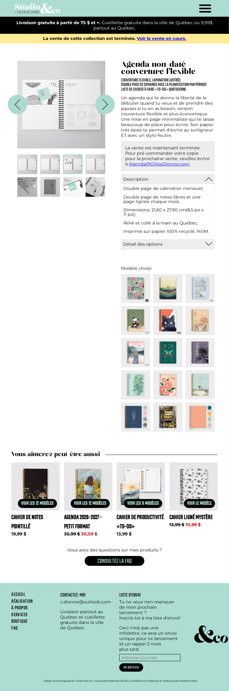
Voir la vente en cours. (161, 38)
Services (19, 615)
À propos (19, 608)
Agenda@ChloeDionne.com (159, 164)
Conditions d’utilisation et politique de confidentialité (163, 680)
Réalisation (22, 601)
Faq (14, 628)
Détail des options (143, 244)
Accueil (18, 595)
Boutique (19, 621)
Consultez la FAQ (114, 561)
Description (135, 179)
